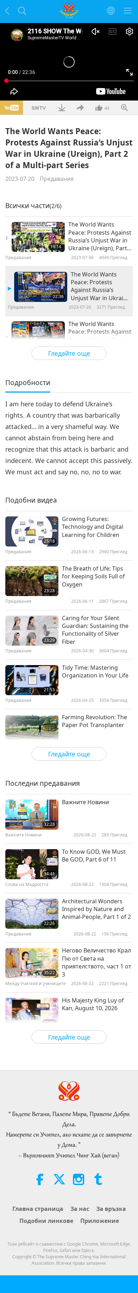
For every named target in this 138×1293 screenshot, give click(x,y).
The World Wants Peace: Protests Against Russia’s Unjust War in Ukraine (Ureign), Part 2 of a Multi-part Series (100, 286)
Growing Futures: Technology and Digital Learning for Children (92, 527)
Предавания (57, 179)
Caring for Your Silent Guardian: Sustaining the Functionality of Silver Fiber (95, 630)
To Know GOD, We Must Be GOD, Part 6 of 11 (94, 855)
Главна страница (37, 1209)
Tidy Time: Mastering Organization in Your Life (95, 671)
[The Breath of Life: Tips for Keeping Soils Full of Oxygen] (31, 581)
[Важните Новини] (31, 815)
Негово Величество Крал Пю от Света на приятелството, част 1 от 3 (96, 962)
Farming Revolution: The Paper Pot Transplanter (94, 721)
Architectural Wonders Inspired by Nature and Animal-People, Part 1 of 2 (96, 909)
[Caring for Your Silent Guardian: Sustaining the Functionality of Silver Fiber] (31, 631)
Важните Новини (85, 802)
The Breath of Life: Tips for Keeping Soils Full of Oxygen (93, 576)
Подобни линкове (46, 1221)
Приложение (99, 1221)
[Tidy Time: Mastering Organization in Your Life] (31, 680)
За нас (79, 1209)
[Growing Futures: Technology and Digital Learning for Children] (31, 531)
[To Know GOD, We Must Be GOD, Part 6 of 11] (31, 864)
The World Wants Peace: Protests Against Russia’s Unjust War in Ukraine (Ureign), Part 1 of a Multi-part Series (100, 236)
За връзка (111, 1209)
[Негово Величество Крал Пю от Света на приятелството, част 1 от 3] (31, 963)
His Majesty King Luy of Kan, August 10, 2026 (93, 1004)
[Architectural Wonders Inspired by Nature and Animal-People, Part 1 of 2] (31, 914)
